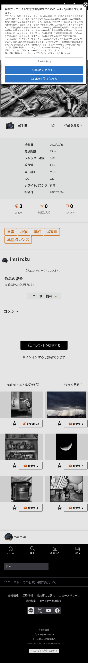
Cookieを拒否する (44, 69)
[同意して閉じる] (85, 4)
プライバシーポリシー (46, 53)
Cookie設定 (44, 61)
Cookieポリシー (37, 50)
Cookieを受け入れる (44, 78)
